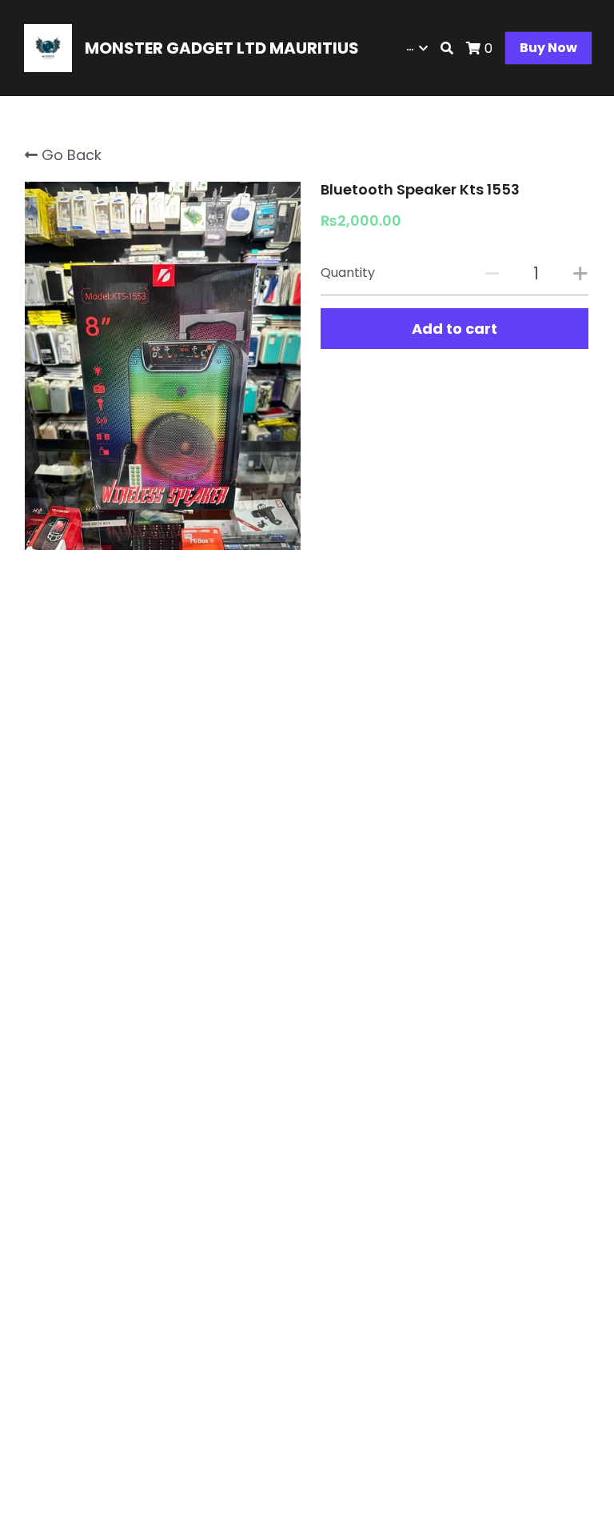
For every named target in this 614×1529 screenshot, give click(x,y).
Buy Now (548, 47)
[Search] (447, 48)
